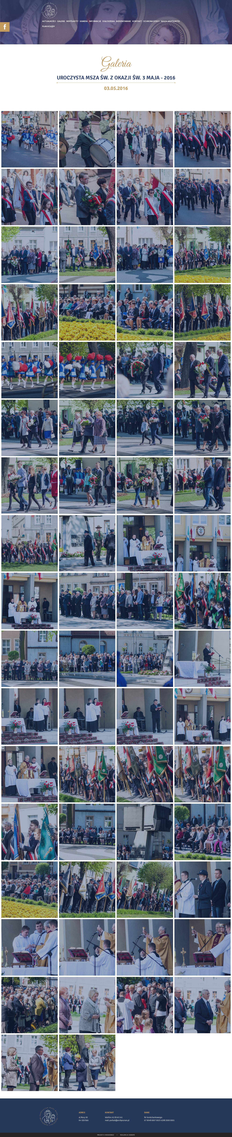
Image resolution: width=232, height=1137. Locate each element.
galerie (61, 21)
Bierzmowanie (123, 21)
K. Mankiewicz (109, 1135)
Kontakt (137, 21)
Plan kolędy (48, 26)
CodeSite (132, 1135)
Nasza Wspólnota (170, 21)
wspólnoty (72, 21)
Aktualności (49, 21)
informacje (95, 21)
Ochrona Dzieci (151, 21)
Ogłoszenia (108, 21)
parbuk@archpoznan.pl (119, 1120)
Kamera (84, 21)
